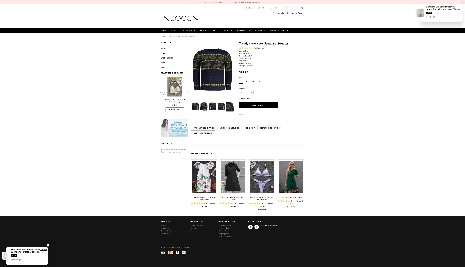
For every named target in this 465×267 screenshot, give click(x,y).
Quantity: (242, 88)
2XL (253, 81)
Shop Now (256, 2)
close (303, 2)
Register (301, 13)
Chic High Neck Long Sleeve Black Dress (233, 199)
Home (163, 36)
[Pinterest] (256, 227)
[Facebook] (250, 227)
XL (247, 81)
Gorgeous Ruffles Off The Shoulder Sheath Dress (204, 199)
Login (294, 13)
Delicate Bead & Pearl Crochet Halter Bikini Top (175, 101)
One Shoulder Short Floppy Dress (291, 197)
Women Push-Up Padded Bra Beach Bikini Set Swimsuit (262, 199)
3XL (259, 81)
